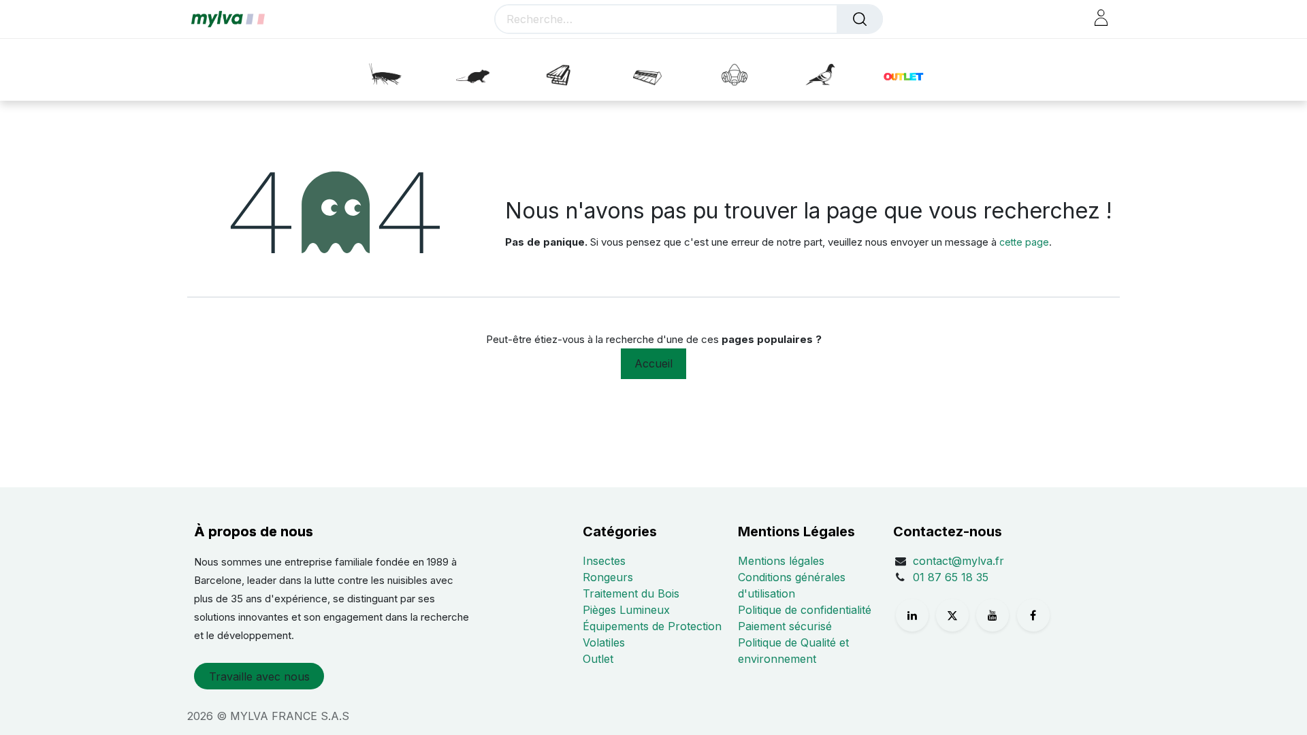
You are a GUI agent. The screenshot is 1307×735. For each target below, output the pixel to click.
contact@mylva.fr (958, 561)
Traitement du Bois (631, 593)
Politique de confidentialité (804, 610)
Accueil (653, 363)
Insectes (604, 561)
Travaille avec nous (259, 676)
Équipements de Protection (652, 626)
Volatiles (604, 642)
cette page (1024, 242)
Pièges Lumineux (626, 610)
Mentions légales (781, 561)
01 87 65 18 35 (950, 577)
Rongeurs (608, 577)
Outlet (598, 659)
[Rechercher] (860, 19)
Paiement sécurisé (785, 626)
